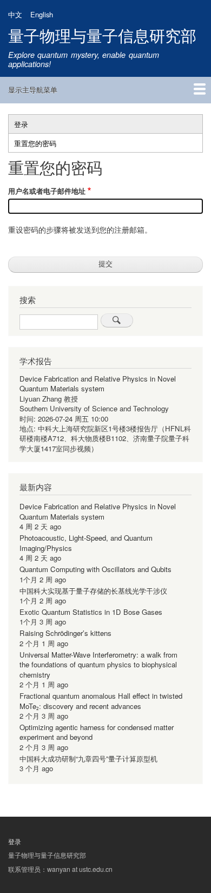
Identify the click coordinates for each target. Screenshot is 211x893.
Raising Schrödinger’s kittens (65, 633)
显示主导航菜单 (32, 89)
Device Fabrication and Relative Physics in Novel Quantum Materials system (97, 383)
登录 (21, 124)
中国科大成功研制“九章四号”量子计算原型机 (88, 758)
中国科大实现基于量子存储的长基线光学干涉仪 (93, 591)
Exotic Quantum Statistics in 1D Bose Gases (90, 612)
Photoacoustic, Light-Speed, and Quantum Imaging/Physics (86, 543)
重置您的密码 (42, 145)
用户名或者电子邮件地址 (46, 191)
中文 (15, 14)
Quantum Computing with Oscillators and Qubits (95, 569)
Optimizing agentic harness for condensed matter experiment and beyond (96, 732)
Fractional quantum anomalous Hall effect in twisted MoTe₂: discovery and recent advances (100, 701)
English (41, 14)
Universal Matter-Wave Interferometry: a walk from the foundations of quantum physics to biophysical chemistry (98, 664)
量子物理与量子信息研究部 (102, 35)
